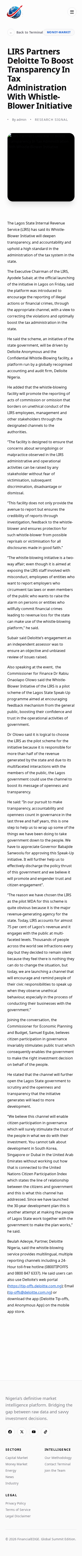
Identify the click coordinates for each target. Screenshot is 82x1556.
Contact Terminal (58, 1464)
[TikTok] (45, 1431)
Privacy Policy (15, 1503)
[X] (21, 1431)
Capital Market (16, 1458)
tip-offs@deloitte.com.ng (29, 1292)
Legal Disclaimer (18, 1516)
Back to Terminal (26, 32)
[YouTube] (33, 1431)
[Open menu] (72, 11)
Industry (11, 1483)
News (9, 1477)
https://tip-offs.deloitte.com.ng (35, 1285)
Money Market (16, 1464)
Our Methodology (58, 1458)
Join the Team (55, 1470)
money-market (59, 32)
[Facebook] (10, 1431)
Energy (10, 1470)
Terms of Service (18, 1509)
